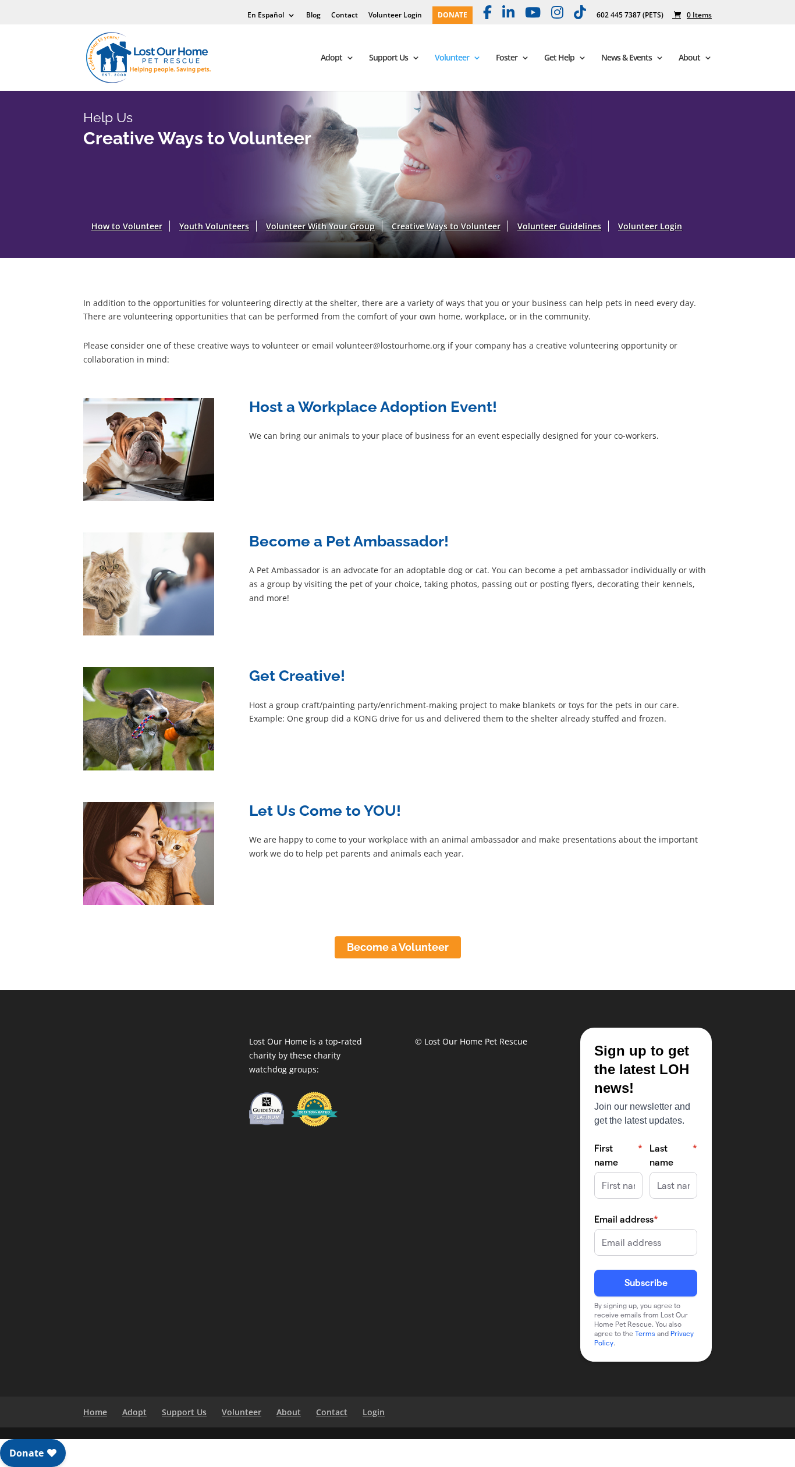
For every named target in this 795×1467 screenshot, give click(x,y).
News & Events (626, 58)
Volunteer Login (395, 16)
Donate (452, 16)
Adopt (331, 58)
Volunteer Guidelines (559, 226)
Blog (313, 16)
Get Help (559, 58)
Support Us (388, 58)
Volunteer (452, 58)
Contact (344, 16)
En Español (265, 16)
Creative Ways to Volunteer (446, 226)
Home (95, 1412)
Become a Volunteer (398, 947)
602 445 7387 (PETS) (630, 16)
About (689, 58)
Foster (506, 58)
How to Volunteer (126, 226)
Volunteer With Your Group (320, 226)
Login (374, 1412)
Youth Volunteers (214, 226)
